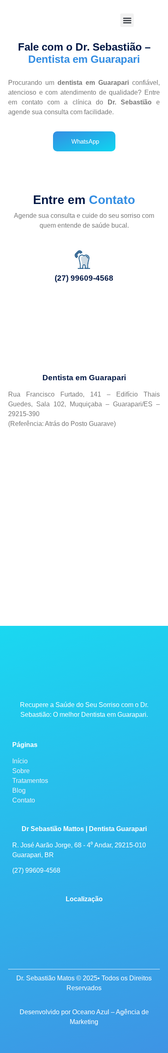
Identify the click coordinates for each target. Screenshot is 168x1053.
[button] (127, 20)
